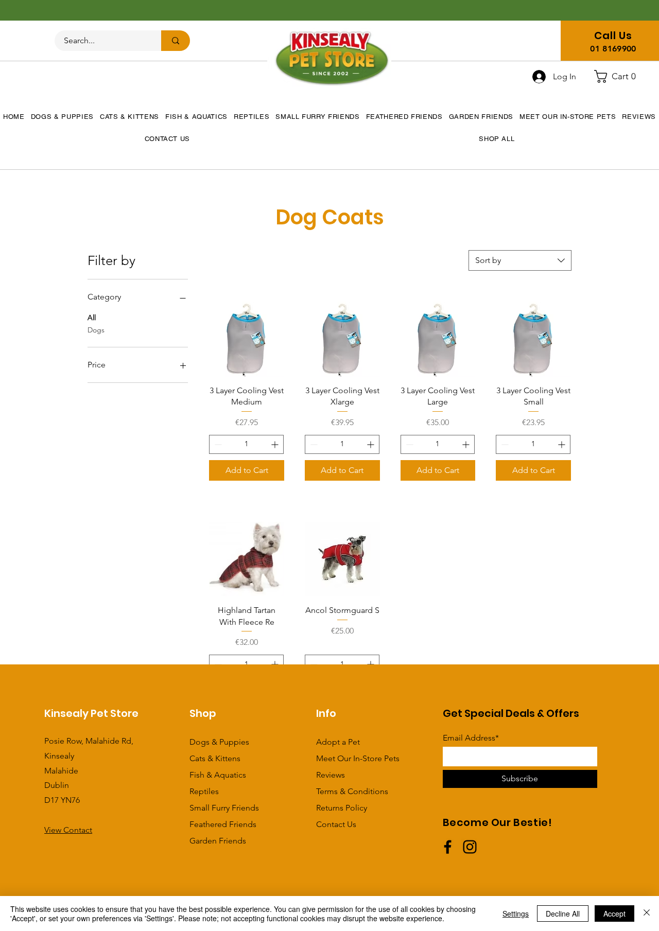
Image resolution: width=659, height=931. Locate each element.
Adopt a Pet (338, 742)
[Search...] (175, 40)
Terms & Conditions (352, 791)
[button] (619, 76)
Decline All (563, 913)
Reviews (330, 775)
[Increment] (275, 444)
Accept (614, 913)
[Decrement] (217, 444)
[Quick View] (246, 339)
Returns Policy (341, 808)
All (92, 317)
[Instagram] (470, 847)
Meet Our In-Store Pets (358, 758)
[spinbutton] (246, 444)
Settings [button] (515, 913)
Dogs (96, 330)
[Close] (646, 913)
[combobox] (520, 260)
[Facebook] (448, 847)
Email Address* (471, 738)
